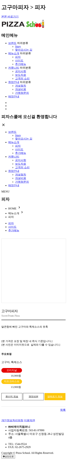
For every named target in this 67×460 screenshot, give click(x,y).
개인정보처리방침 (12, 420)
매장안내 (13, 96)
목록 (63, 409)
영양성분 (33, 396)
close (3, 125)
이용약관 (29, 420)
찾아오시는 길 (23, 49)
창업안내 (13, 82)
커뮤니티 (13, 67)
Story (18, 46)
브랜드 (12, 43)
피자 (18, 56)
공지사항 (20, 71)
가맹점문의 (22, 92)
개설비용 (20, 89)
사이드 (19, 60)
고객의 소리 (22, 78)
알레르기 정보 (55, 396)
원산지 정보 (11, 396)
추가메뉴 (20, 64)
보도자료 (20, 74)
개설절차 (20, 85)
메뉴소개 (13, 53)
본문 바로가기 (10, 16)
